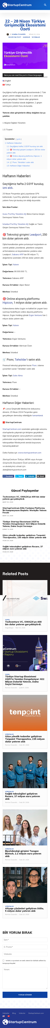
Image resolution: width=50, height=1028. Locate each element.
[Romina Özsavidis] (8, 34)
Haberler (26, 37)
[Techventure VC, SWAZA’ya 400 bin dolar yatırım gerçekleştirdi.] (25, 598)
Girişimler (9, 734)
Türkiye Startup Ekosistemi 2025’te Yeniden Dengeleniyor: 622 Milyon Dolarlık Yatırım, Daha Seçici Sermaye (24, 523)
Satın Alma (18, 375)
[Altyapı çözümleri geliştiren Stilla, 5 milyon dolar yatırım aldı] (25, 885)
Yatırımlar (36, 37)
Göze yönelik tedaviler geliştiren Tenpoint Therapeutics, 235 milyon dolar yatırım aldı (24, 536)
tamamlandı (37, 415)
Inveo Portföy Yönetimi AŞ (14, 214)
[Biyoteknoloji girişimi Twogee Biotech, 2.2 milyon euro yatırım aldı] (25, 828)
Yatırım (16, 264)
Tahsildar (21, 359)
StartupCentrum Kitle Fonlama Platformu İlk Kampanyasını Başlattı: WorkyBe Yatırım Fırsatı (24, 510)
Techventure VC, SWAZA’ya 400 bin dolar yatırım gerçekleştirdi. (24, 497)
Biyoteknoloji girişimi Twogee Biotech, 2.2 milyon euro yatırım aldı (23, 853)
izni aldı (8, 187)
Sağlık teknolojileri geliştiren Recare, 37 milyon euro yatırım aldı (23, 547)
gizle (19, 139)
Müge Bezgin (9, 628)
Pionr (34, 365)
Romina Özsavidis (19, 34)
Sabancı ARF (17, 254)
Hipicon (8, 302)
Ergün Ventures (35, 315)
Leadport (35, 234)
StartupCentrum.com (12, 429)
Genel (7, 619)
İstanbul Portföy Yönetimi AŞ (15, 224)
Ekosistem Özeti (14, 37)
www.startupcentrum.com (29, 452)
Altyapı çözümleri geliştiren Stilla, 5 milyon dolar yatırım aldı (24, 909)
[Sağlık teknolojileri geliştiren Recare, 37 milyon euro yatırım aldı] (25, 770)
